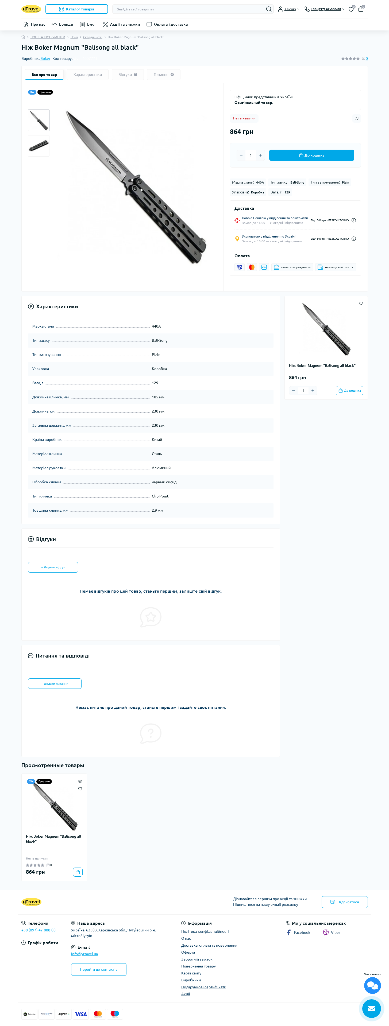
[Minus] (241, 155)
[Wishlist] (80, 788)
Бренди (66, 24)
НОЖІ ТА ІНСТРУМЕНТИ (47, 37)
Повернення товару (198, 966)
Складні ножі (92, 37)
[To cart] (78, 872)
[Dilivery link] (353, 220)
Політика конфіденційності (205, 931)
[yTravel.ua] (106, 902)
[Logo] (31, 9)
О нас (186, 938)
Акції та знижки (125, 24)
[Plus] (260, 155)
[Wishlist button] (356, 118)
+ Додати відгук (53, 567)
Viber (335, 932)
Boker (45, 58)
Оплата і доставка (171, 24)
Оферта (188, 952)
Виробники (191, 980)
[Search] (269, 9)
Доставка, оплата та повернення (209, 945)
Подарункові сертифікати (203, 987)
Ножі (74, 37)
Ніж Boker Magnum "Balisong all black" (53, 839)
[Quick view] (80, 781)
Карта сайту (191, 973)
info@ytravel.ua (84, 954)
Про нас (38, 24)
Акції (185, 994)
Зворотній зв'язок (197, 959)
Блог (91, 24)
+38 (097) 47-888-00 (38, 930)
